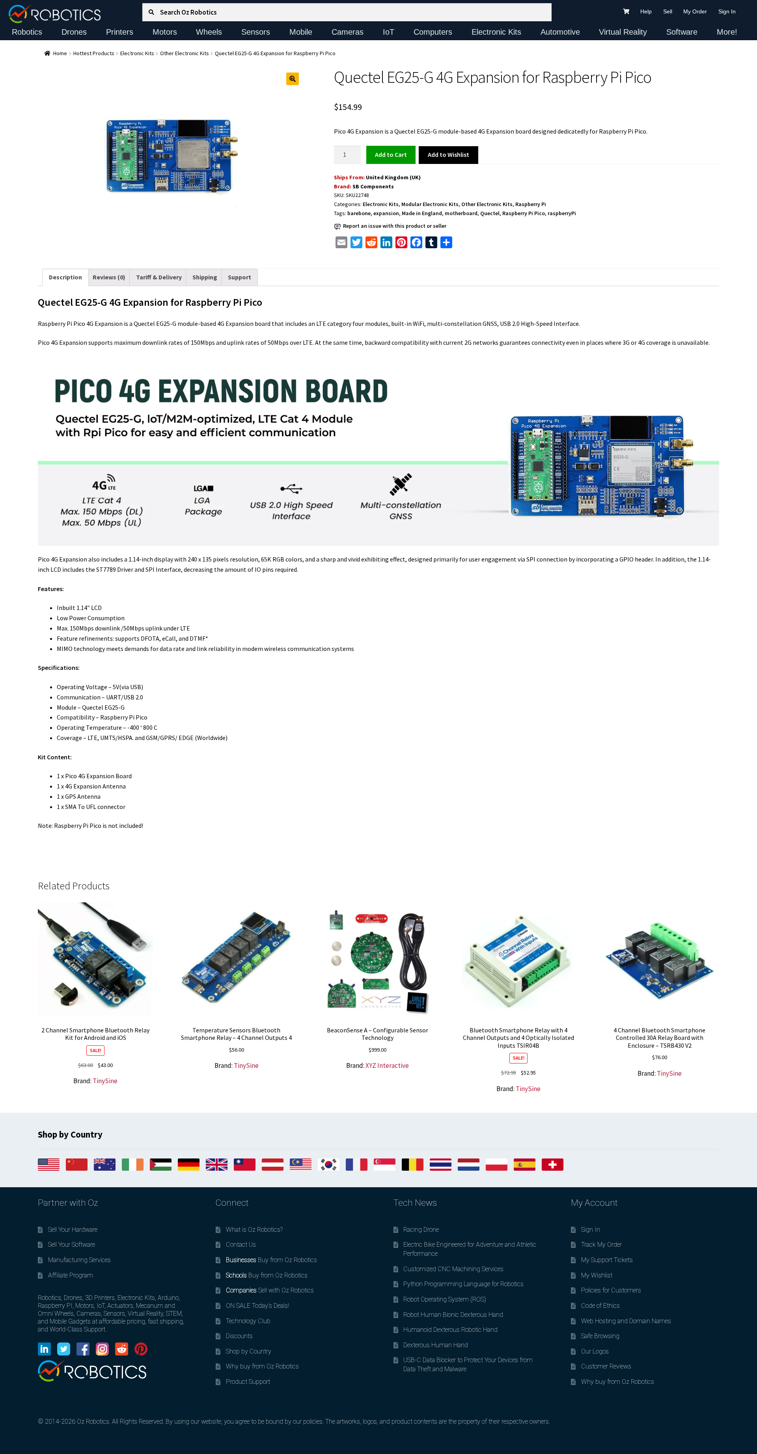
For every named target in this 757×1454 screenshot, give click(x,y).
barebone (359, 213)
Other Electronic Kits (184, 53)
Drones (74, 32)
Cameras (348, 32)
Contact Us (241, 1244)
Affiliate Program (70, 1275)
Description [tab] (65, 277)
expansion (386, 213)
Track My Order (601, 1244)
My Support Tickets (607, 1260)
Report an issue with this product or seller (394, 225)
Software (681, 32)
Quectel (490, 213)
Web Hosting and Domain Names (626, 1321)
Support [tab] (239, 277)
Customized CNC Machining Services (453, 1269)
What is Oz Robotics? (254, 1229)
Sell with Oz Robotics (270, 1290)
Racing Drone (421, 1229)
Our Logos (595, 1351)
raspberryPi (562, 213)
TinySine (105, 1081)
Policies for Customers (611, 1290)
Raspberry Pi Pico (523, 213)
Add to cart (391, 154)
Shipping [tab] (204, 277)
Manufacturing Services (79, 1260)
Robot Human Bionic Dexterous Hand (453, 1314)
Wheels (209, 32)
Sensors (255, 32)
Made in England (422, 213)
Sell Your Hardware (72, 1229)
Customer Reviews (606, 1366)
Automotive (560, 32)
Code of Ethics (600, 1305)
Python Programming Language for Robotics (463, 1284)
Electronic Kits (496, 32)
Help (646, 11)
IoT (388, 32)
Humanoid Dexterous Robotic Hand (450, 1329)
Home (60, 53)
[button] (292, 79)
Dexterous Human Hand (435, 1345)
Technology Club (248, 1321)
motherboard (461, 213)
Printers (119, 32)
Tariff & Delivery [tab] (159, 277)
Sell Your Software (71, 1244)
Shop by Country (248, 1351)
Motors (165, 32)
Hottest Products (93, 53)
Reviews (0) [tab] (109, 277)
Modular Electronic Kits (430, 204)
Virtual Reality (623, 32)
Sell (667, 11)
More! (727, 32)
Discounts (239, 1336)
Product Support (248, 1381)
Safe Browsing (600, 1336)
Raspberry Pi (530, 204)
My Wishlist (596, 1275)
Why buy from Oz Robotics (262, 1366)
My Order (695, 11)
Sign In (727, 11)
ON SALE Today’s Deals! (257, 1305)
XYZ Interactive (387, 1065)
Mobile (300, 32)
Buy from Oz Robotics (271, 1260)
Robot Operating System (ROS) (444, 1299)
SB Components (373, 186)
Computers (433, 32)
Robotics (27, 32)
